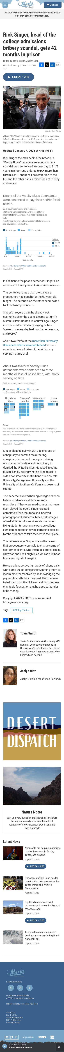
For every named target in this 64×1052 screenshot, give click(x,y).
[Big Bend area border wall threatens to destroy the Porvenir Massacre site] (13, 907)
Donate (54, 4)
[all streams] (60, 1047)
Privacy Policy (13, 1023)
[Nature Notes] (32, 786)
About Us (10, 1013)
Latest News (11, 842)
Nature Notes (32, 812)
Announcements (14, 1018)
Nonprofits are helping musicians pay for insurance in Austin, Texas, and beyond (43, 851)
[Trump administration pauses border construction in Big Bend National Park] (13, 937)
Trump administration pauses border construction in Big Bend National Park (42, 935)
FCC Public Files (13, 1020)
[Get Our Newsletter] (32, 731)
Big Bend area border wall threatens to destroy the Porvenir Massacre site (43, 905)
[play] (5, 1046)
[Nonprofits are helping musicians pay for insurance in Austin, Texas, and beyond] (13, 853)
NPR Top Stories (21, 610)
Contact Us (11, 1015)
